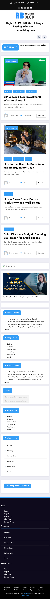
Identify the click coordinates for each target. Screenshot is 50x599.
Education (16, 587)
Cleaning (8, 194)
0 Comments (27, 116)
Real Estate (17, 590)
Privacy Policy (9, 522)
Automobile (7, 587)
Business (7, 91)
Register (7, 514)
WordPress (26, 593)
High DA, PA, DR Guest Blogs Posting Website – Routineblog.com (24, 26)
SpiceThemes (25, 595)
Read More (41, 116)
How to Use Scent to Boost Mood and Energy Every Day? (25, 165)
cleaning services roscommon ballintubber (16, 401)
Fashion (25, 587)
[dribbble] (25, 8)
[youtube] (31, 8)
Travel (29, 159)
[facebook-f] (19, 8)
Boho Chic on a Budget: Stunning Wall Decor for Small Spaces (25, 236)
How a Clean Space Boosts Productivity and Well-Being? (22, 201)
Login (6, 511)
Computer (33, 587)
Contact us (7, 516)
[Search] (39, 37)
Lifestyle (41, 587)
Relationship (31, 91)
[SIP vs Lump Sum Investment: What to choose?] (25, 72)
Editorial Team (13, 116)
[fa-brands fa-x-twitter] (22, 8)
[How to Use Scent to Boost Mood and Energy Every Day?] (25, 139)
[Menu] (4, 37)
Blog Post (7, 519)
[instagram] (28, 8)
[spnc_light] (44, 37)
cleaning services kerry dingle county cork (16, 397)
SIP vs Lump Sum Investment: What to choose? (22, 98)
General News (19, 91)
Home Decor (8, 229)
